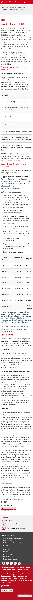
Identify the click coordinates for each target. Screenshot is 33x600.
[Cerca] (25, 2)
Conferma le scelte (7, 590)
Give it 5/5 (15, 509)
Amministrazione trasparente (13, 538)
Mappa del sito (8, 556)
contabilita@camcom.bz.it (16, 528)
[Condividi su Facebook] (2, 503)
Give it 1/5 (2, 509)
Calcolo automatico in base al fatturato (16, 326)
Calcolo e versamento (8, 11)
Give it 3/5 (8, 509)
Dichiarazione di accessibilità (13, 543)
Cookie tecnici (5, 585)
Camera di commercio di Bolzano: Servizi (15, 7)
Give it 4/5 (11, 509)
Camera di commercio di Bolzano (8, 2)
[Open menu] (30, 2)
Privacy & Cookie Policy (6, 582)
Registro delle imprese (8, 9)
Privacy (5, 551)
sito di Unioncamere (16, 339)
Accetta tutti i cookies (24, 595)
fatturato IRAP (5, 186)
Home (2, 7)
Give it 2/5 (5, 509)
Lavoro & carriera (9, 535)
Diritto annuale (19, 9)
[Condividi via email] (5, 503)
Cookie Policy (7, 554)
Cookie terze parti (6, 587)
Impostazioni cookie (10, 559)
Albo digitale (7, 540)
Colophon (6, 549)
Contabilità (7, 545)
